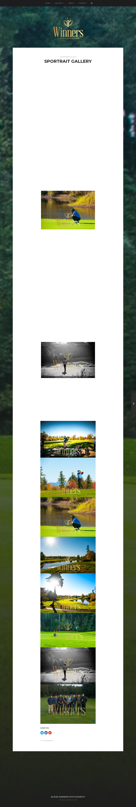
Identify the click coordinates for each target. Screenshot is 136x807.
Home (47, 3)
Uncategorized (47, 740)
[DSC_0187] (68, 132)
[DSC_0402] (68, 286)
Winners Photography (72, 797)
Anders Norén (71, 800)
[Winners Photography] (68, 27)
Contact (82, 3)
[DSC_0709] (68, 360)
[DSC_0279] (68, 93)
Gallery (58, 3)
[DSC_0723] (68, 398)
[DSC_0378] (68, 248)
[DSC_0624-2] (68, 324)
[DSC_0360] (68, 210)
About (71, 3)
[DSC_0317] (68, 170)
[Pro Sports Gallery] (133, 403)
